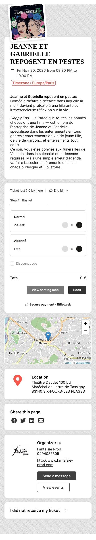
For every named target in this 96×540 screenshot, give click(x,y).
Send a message (57, 476)
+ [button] (85, 323)
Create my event (56, 528)
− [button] (85, 330)
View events (53, 487)
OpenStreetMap (83, 362)
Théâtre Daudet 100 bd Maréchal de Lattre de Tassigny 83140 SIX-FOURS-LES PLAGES (58, 386)
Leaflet (68, 362)
